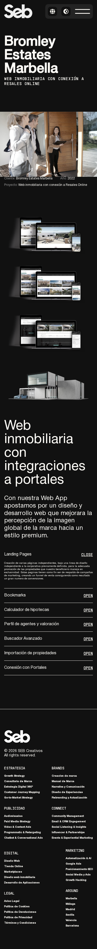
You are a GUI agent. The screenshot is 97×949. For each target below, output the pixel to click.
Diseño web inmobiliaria (19, 877)
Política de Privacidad (18, 917)
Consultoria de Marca (18, 781)
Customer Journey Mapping (22, 792)
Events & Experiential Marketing (72, 838)
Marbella (71, 898)
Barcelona (72, 926)
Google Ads (73, 864)
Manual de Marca (63, 781)
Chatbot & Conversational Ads (23, 838)
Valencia (71, 920)
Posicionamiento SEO (79, 869)
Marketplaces (13, 872)
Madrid (70, 909)
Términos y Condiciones (20, 923)
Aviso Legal (11, 901)
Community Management (68, 816)
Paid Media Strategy (17, 821)
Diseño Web (12, 861)
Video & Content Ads (17, 827)
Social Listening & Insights (69, 827)
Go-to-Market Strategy (18, 798)
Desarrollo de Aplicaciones (22, 883)
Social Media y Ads (78, 875)
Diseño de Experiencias (67, 792)
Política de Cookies (16, 906)
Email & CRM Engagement (69, 821)
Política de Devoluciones (20, 912)
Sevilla (70, 915)
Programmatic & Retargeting (22, 832)
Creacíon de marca (64, 776)
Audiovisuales (13, 816)
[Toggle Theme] (66, 11)
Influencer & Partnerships (68, 832)
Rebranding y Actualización (69, 798)
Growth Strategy (14, 776)
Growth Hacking (76, 880)
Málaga (70, 904)
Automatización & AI (78, 858)
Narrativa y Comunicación (68, 787)
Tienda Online (13, 866)
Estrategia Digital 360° (18, 787)
